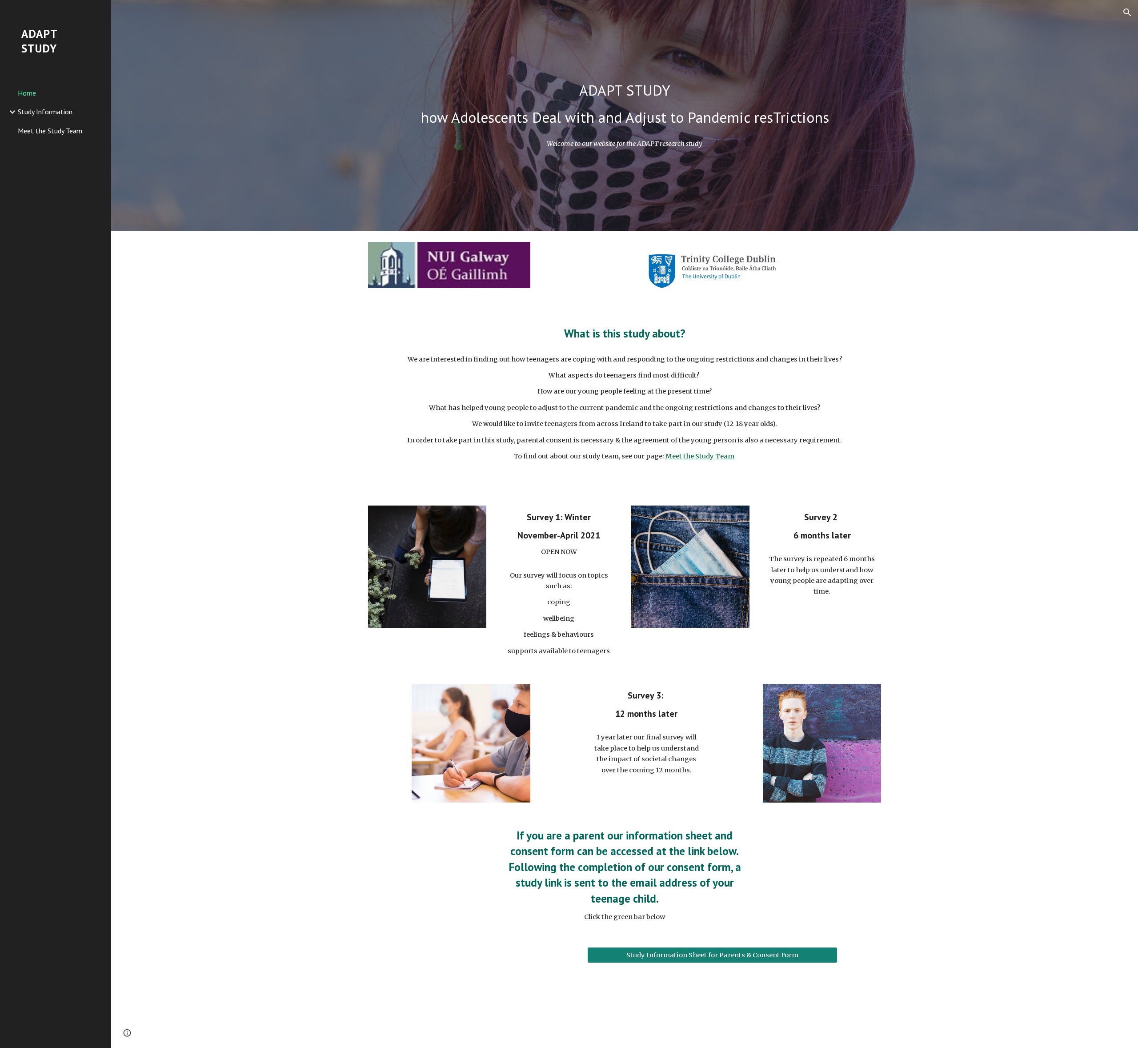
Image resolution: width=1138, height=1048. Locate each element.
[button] (1127, 12)
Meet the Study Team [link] (50, 130)
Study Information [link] (45, 111)
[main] (624, 104)
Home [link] (27, 92)
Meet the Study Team (699, 456)
